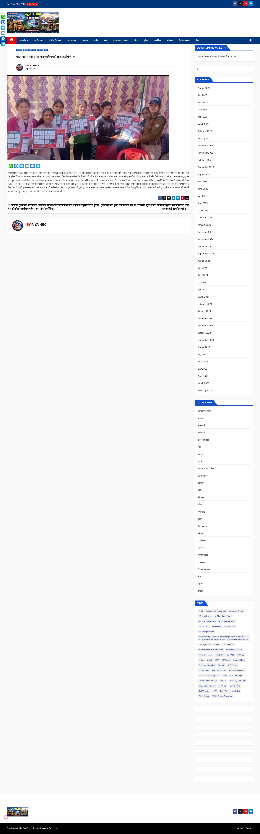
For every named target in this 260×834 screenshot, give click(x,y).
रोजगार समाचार (184, 40)
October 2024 (204, 246)
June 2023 (203, 361)
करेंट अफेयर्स (72, 40)
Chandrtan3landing (207, 665)
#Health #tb (204, 626)
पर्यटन (136, 40)
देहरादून (201, 483)
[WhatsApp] (3, 17)
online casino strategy (232, 675)
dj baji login (204, 670)
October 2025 (204, 160)
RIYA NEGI (34, 65)
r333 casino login (207, 686)
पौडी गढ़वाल (202, 526)
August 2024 (204, 261)
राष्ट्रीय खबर (38, 40)
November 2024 (205, 239)
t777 (214, 691)
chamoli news (239, 660)
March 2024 (203, 297)
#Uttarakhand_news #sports (211, 650)
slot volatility (204, 691)
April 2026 (203, 117)
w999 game (204, 696)
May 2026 (202, 110)
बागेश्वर (200, 533)
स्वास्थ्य (85, 40)
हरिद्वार (200, 591)
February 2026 (205, 131)
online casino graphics (209, 675)
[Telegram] (3, 44)
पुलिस (146, 40)
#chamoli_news (205, 616)
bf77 (217, 660)
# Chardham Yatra (223, 616)
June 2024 (203, 275)
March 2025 (203, 210)
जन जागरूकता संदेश (120, 40)
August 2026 (204, 88)
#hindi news (230, 626)
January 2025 (204, 225)
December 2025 (205, 146)
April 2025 (203, 203)
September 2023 (206, 340)
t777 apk (224, 691)
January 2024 (204, 311)
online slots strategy (208, 681)
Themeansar (53, 828)
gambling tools (219, 670)
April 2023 (203, 376)
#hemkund (217, 626)
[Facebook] (3, 22)
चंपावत (200, 454)
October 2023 (204, 333)
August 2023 (204, 347)
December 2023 (205, 318)
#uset (216, 644)
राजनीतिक (157, 40)
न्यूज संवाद (240, 828)
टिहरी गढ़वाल (203, 476)
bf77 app (226, 660)
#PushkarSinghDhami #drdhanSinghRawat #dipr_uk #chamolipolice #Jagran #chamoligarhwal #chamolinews (223, 638)
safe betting (235, 686)
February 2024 (205, 304)
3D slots (241, 655)
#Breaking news (236, 611)
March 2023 (203, 383)
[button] (246, 40)
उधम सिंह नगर (203, 440)
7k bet (201, 660)
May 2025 (202, 196)
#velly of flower (205, 655)
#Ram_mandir (205, 644)
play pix (223, 681)
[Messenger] (3, 38)
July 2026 (202, 95)
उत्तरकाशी (201, 425)
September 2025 (206, 167)
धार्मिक (96, 40)
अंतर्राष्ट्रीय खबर (55, 40)
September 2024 (206, 254)
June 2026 (203, 102)
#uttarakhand (228, 644)
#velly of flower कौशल (225, 655)
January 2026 (204, 138)
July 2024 (202, 268)
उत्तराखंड (23, 40)
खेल (105, 40)
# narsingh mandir (206, 632)
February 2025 (205, 218)
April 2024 (203, 290)
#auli (201, 611)
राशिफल (170, 40)
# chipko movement (207, 621)
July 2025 (202, 182)
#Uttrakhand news (234, 650)
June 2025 (203, 189)
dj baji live (232, 665)
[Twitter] (3, 27)
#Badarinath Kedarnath (216, 611)
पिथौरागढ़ (201, 512)
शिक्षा (197, 40)
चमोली (200, 461)
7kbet (209, 660)
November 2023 (205, 325)
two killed (235, 691)
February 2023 (205, 390)
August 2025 (204, 174)
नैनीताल (201, 497)
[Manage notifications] (6, 817)
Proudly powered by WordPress (19, 828)
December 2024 (205, 232)
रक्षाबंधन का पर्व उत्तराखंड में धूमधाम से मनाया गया (217, 56)
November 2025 (205, 153)
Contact (249, 828)
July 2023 (202, 354)
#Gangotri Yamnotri (227, 621)
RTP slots (222, 686)
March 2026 (203, 124)
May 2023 (202, 369)
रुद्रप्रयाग (40, 50)
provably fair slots (238, 681)
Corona (221, 665)
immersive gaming (237, 670)
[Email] (3, 33)
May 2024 (202, 282)
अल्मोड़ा (201, 418)
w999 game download (222, 696)
